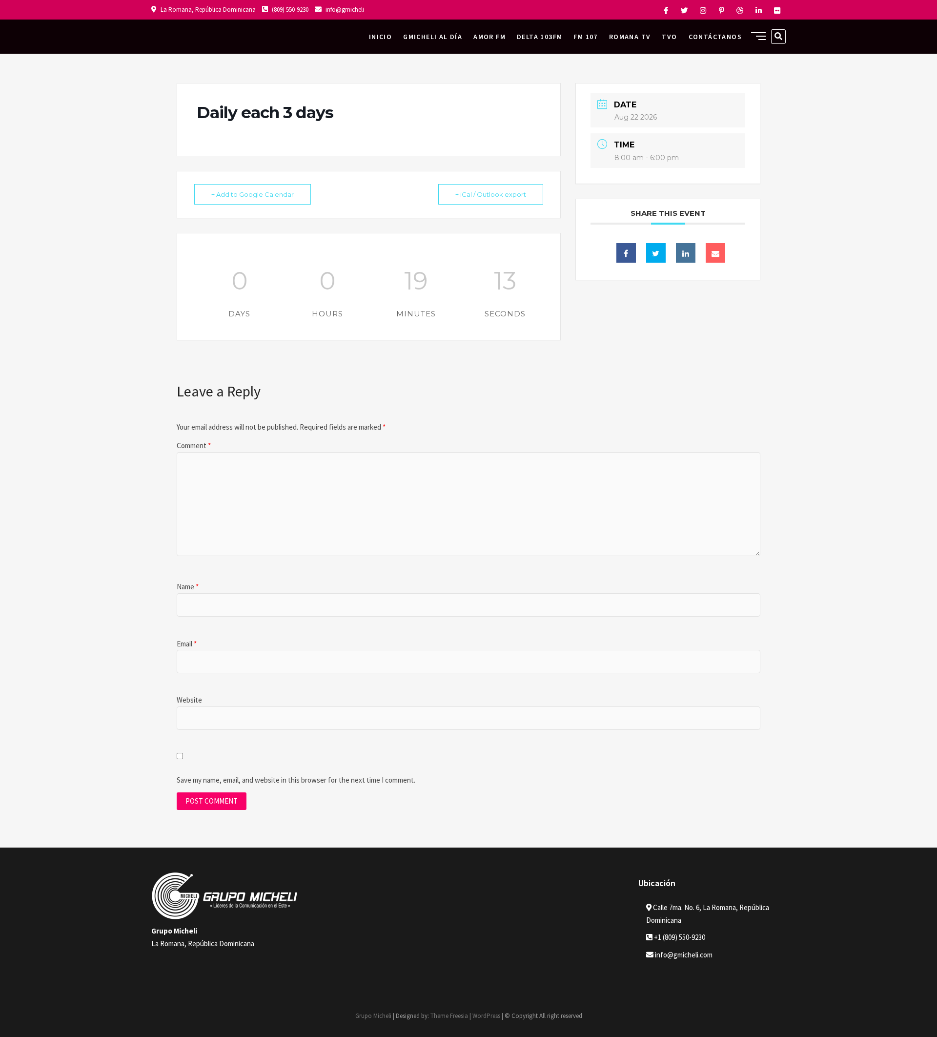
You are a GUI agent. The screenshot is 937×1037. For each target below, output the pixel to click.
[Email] (715, 253)
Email (187, 643)
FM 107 (585, 36)
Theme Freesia (449, 1016)
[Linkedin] (685, 253)
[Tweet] (656, 253)
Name (188, 586)
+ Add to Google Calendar (252, 194)
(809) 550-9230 (289, 9)
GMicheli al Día (432, 36)
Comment (194, 445)
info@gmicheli (344, 9)
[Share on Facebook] (626, 253)
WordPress (486, 1016)
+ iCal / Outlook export (490, 194)
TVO (669, 36)
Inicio (380, 36)
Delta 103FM (539, 36)
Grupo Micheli (373, 1016)
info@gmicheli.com (684, 954)
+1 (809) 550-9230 (678, 937)
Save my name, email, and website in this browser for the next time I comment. (296, 780)
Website (189, 700)
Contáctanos (715, 36)
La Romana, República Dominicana (207, 9)
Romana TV (630, 36)
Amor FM (489, 36)
